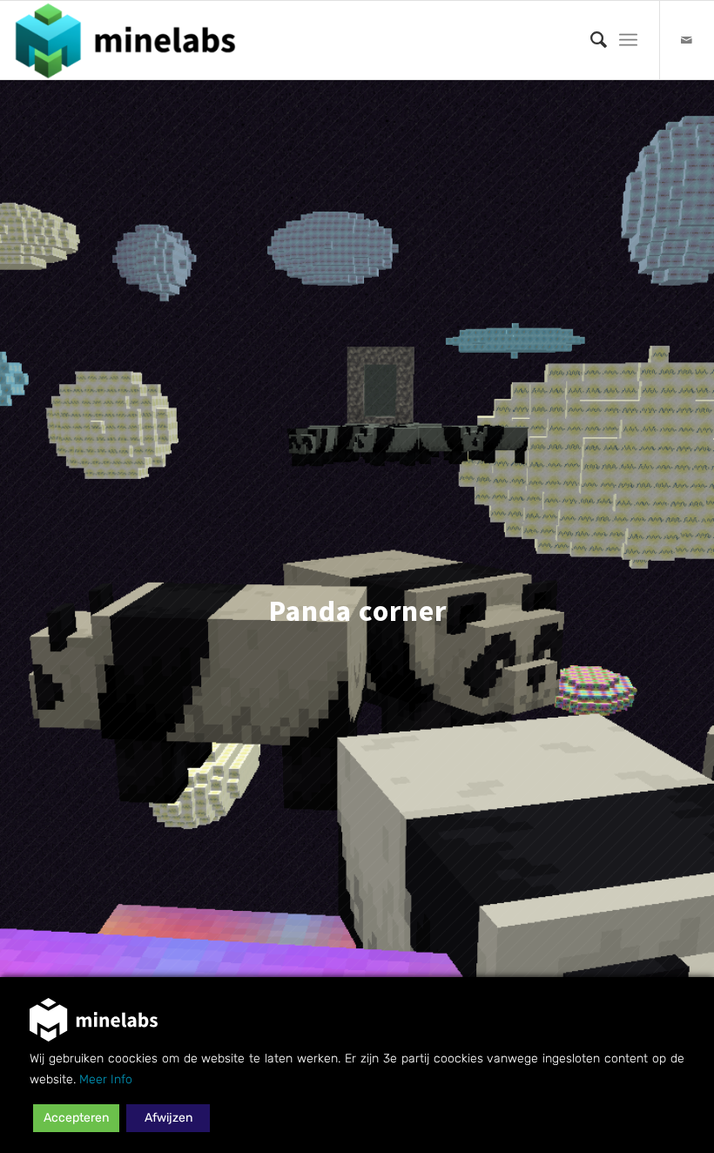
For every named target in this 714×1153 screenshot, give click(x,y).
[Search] (590, 40)
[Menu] (628, 40)
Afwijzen (168, 1117)
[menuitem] (590, 40)
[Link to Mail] (687, 40)
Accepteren (76, 1117)
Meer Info (105, 1079)
